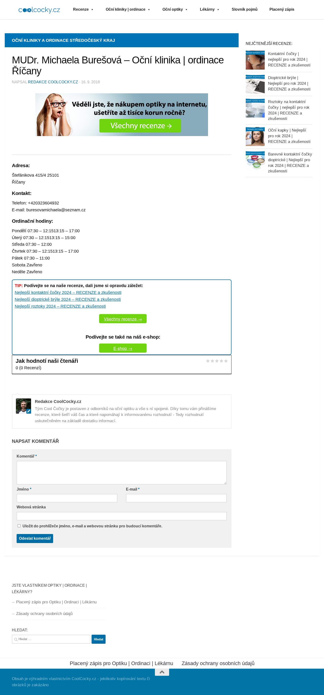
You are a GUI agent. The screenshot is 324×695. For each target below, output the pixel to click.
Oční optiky (172, 9)
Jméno (24, 489)
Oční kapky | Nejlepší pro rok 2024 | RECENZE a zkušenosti (289, 136)
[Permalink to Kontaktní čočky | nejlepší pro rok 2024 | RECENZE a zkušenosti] (255, 60)
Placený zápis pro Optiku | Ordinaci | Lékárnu (56, 602)
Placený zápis (281, 9)
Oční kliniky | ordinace (125, 9)
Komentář (27, 456)
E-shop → (122, 348)
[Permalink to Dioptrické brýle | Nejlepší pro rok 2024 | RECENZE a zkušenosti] (255, 84)
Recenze (81, 9)
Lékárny (207, 9)
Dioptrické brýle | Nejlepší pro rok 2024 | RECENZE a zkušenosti (289, 83)
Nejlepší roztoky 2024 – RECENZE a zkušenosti (60, 306)
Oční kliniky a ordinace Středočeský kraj (63, 40)
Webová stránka (31, 507)
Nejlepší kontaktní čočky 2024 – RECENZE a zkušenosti (68, 292)
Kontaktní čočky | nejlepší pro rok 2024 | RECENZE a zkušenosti (289, 59)
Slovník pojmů (245, 9)
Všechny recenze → (123, 319)
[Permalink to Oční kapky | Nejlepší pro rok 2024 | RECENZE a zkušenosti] (255, 136)
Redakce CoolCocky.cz (53, 82)
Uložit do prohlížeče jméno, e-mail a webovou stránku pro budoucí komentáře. (92, 526)
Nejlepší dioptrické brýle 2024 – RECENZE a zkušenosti (68, 299)
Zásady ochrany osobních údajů (44, 613)
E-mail (132, 489)
